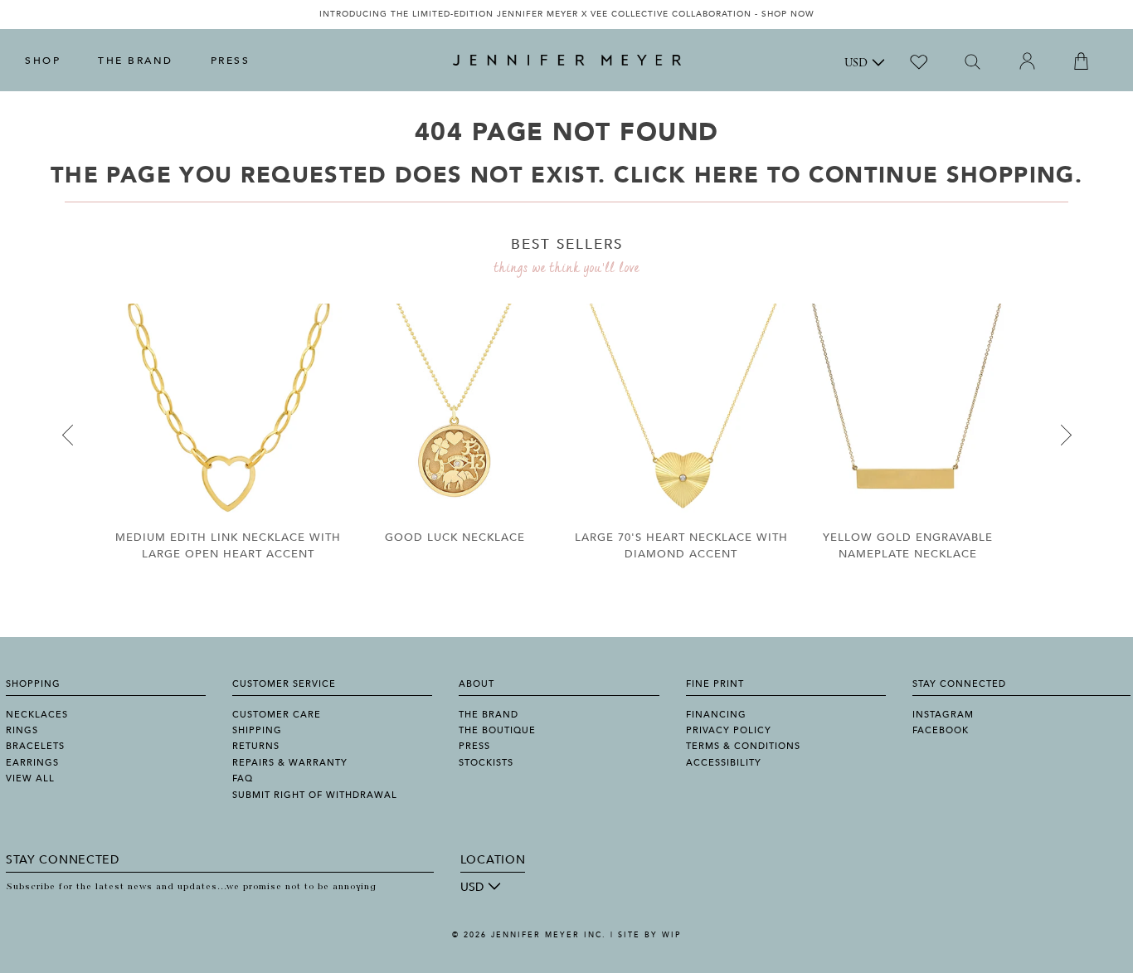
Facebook (940, 730)
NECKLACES (37, 714)
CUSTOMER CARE (276, 714)
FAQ (242, 778)
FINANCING (716, 714)
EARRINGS (32, 763)
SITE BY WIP (649, 935)
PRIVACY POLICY (728, 730)
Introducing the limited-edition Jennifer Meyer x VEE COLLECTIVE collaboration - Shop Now (566, 14)
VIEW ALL (30, 778)
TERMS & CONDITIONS (743, 746)
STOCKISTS (486, 763)
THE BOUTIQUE (497, 730)
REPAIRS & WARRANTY (290, 763)
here (726, 175)
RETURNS (256, 746)
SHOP (43, 60)
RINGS (22, 730)
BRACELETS (35, 746)
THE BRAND (135, 60)
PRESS (230, 60)
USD (856, 64)
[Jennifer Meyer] (567, 60)
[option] (566, 14)
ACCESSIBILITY (723, 763)
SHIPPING (257, 730)
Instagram (943, 714)
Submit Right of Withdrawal (314, 795)
